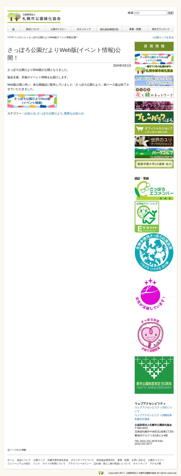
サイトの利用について (54, 463)
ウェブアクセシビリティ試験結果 (153, 415)
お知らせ (21, 37)
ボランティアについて (84, 29)
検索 (130, 12)
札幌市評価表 (142, 419)
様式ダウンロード (161, 29)
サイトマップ (140, 463)
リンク (36, 463)
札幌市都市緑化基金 (58, 460)
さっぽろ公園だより (50, 113)
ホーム (13, 29)
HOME (10, 37)
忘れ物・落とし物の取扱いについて (112, 463)
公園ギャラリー (58, 29)
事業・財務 (123, 460)
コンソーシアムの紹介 (18, 463)
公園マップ (39, 460)
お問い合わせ (138, 460)
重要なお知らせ (74, 113)
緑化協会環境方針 (109, 29)
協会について (32, 29)
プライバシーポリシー (79, 463)
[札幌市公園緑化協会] (33, 21)
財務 (135, 29)
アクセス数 (155, 463)
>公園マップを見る (163, 37)
